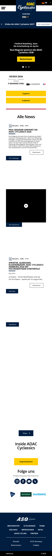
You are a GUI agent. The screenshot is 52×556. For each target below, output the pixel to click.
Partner (34, 533)
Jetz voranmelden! (44, 24)
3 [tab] (29, 67)
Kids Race (13, 530)
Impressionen (26, 461)
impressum (9, 554)
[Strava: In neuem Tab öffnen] (35, 481)
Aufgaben (26, 100)
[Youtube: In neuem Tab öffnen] (29, 481)
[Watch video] (26, 205)
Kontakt (16, 541)
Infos (40, 530)
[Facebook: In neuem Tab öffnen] (23, 481)
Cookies (36, 545)
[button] (45, 2)
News (25, 433)
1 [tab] (23, 67)
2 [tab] (26, 67)
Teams (42, 526)
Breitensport (13, 526)
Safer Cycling (20, 533)
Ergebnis (26, 93)
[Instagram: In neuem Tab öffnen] (17, 481)
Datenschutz (16, 545)
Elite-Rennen (29, 526)
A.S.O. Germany (36, 541)
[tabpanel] (26, 49)
